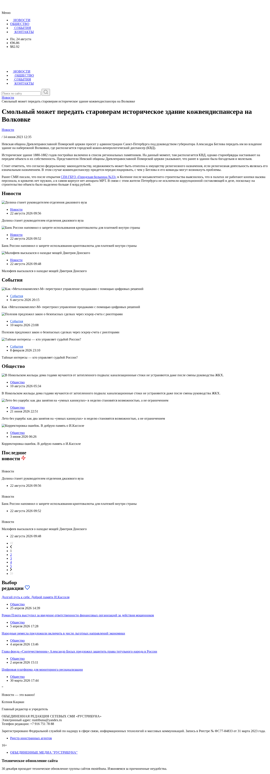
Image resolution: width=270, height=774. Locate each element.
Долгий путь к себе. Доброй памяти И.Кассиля (35, 597)
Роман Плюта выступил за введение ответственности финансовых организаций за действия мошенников (78, 615)
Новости (8, 130)
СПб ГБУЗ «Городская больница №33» (88, 177)
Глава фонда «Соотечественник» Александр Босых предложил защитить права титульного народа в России (79, 651)
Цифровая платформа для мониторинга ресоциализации (42, 669)
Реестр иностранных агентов (31, 738)
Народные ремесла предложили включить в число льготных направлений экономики (63, 633)
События (16, 296)
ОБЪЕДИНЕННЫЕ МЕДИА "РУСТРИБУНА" (44, 752)
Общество (17, 382)
